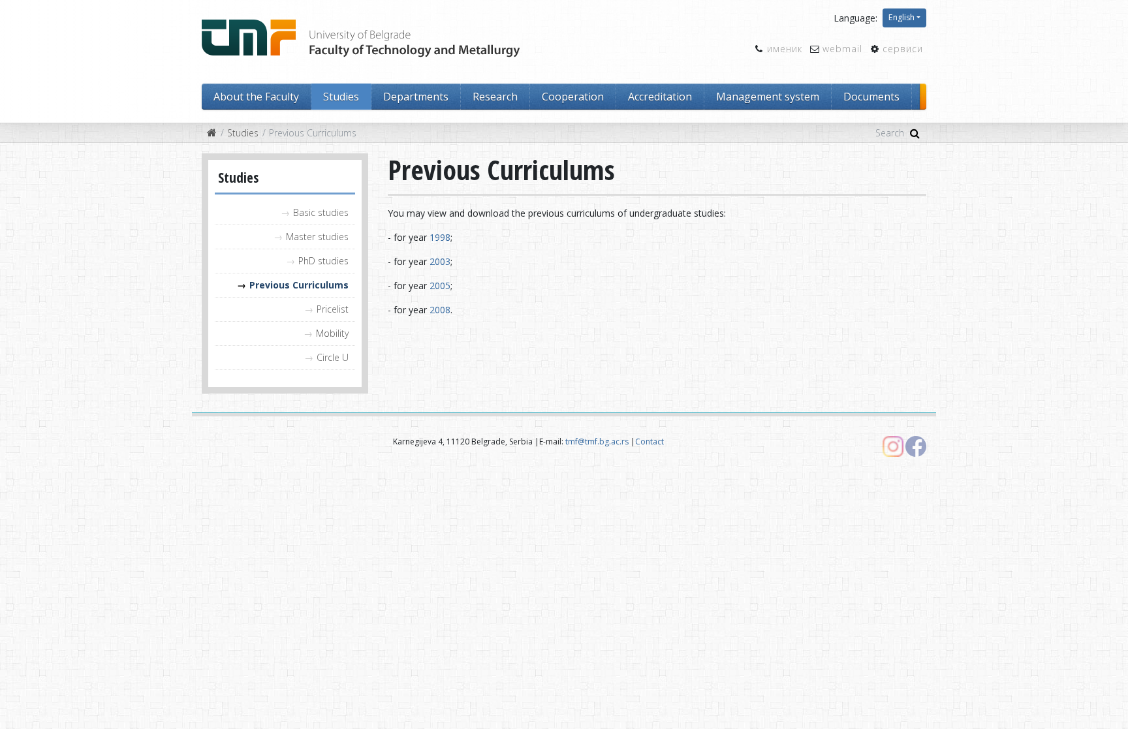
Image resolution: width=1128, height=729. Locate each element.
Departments (415, 96)
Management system (767, 96)
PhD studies (323, 261)
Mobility (332, 333)
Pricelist (333, 309)
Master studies (317, 236)
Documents (871, 96)
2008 (440, 309)
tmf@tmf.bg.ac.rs (597, 441)
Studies (341, 96)
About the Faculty (256, 96)
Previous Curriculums (299, 285)
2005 (440, 285)
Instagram (893, 446)
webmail (842, 48)
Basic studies (321, 212)
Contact (649, 441)
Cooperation (573, 96)
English (901, 17)
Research (495, 96)
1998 (440, 237)
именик (784, 48)
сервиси (903, 48)
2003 (440, 261)
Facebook (915, 446)
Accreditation (660, 96)
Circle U (333, 357)
